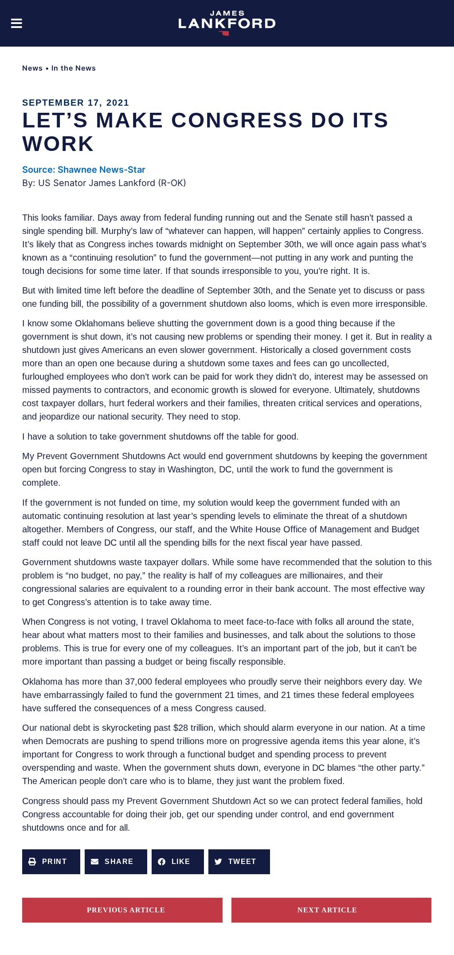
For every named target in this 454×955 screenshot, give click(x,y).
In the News (73, 67)
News (32, 67)
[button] (16, 23)
